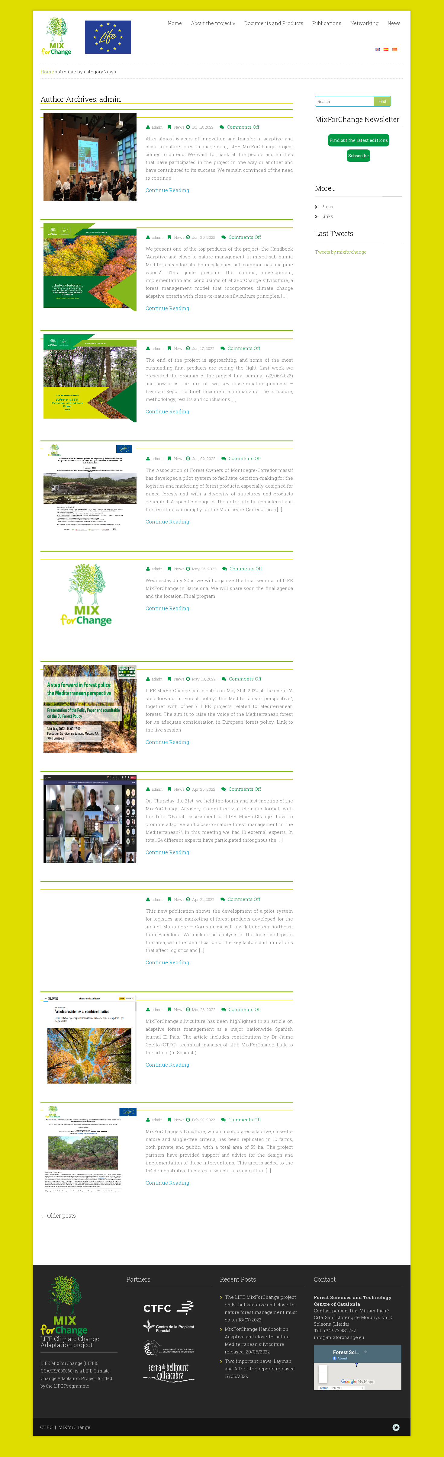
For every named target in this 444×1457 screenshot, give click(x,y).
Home (175, 23)
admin (110, 99)
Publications (326, 23)
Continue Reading (167, 190)
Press (327, 207)
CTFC (46, 1427)
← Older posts (58, 1215)
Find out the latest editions (359, 140)
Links (327, 216)
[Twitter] (396, 1427)
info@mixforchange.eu (339, 1337)
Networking (364, 23)
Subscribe (358, 156)
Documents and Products (273, 23)
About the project (213, 23)
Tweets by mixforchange (340, 252)
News (394, 23)
